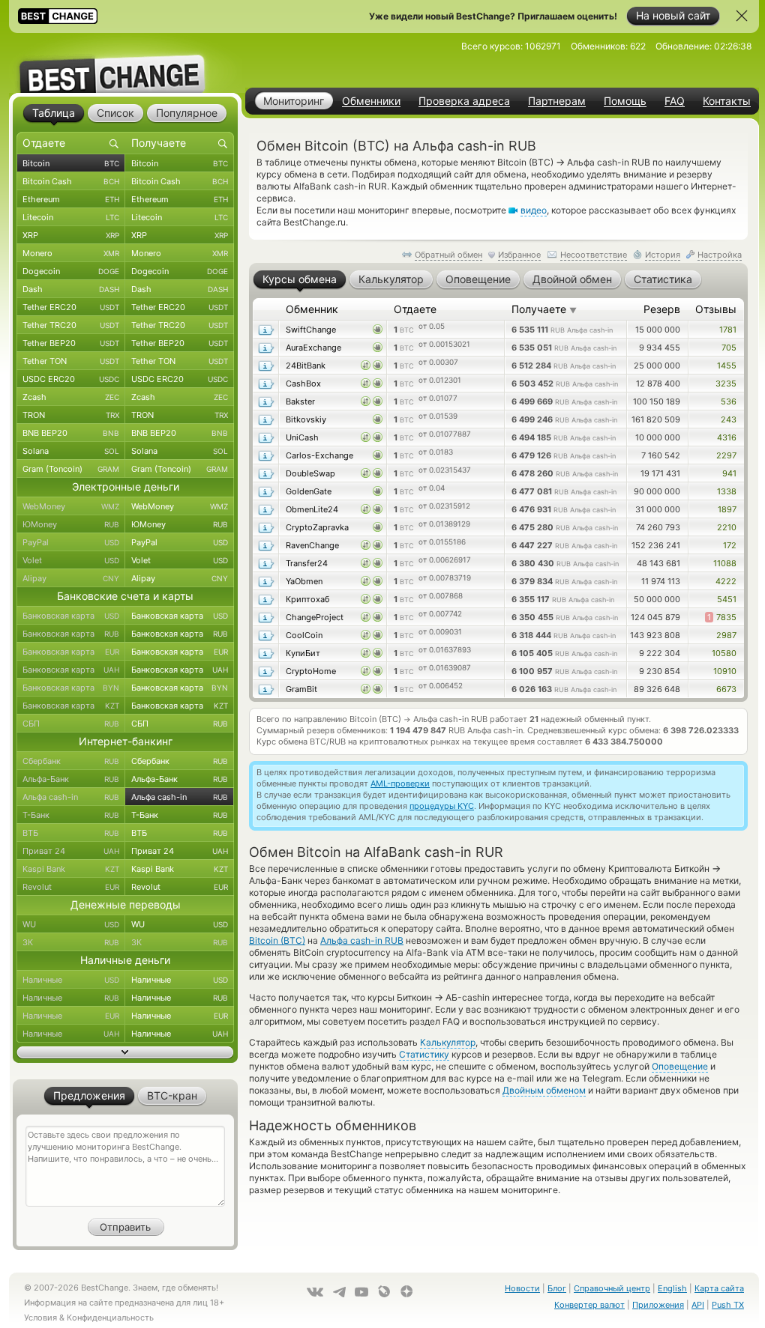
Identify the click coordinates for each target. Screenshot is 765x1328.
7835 (721, 617)
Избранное (519, 254)
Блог (557, 1288)
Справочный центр (612, 1288)
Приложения (658, 1305)
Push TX (728, 1305)
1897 (727, 509)
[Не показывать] (741, 15)
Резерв (662, 309)
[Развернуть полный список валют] (125, 1052)
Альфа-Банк (70, 779)
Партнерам (557, 101)
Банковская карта (70, 615)
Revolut (70, 887)
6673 (726, 689)
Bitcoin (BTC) (277, 940)
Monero (70, 253)
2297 (726, 455)
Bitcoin (70, 163)
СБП (70, 723)
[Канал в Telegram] (339, 1292)
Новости (522, 1288)
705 (729, 347)
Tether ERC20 (70, 307)
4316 (726, 437)
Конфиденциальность (110, 1317)
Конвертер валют (589, 1305)
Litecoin (70, 217)
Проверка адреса (464, 101)
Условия (40, 1317)
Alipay (70, 578)
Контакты (727, 101)
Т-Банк (70, 815)
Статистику (424, 1054)
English (672, 1288)
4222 (726, 581)
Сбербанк (70, 761)
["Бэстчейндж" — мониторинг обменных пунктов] (125, 63)
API (698, 1305)
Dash (70, 289)
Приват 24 (70, 851)
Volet (70, 560)
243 (728, 419)
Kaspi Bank (70, 869)
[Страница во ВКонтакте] (315, 1292)
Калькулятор (448, 1042)
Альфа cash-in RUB (362, 940)
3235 (726, 383)
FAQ (674, 101)
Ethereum (70, 199)
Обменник (312, 309)
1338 (726, 491)
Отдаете (415, 309)
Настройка (720, 254)
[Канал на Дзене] (406, 1291)
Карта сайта (719, 1288)
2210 (726, 527)
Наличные (70, 979)
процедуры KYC (442, 806)
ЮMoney (70, 524)
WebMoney (70, 506)
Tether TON (70, 361)
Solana (70, 451)
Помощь (625, 101)
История (662, 254)
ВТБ (70, 833)
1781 (727, 329)
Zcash (70, 397)
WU (70, 924)
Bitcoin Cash (70, 181)
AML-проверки (400, 783)
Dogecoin (70, 271)
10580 (724, 653)
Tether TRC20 (70, 325)
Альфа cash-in (70, 797)
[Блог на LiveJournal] (384, 1291)
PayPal (70, 542)
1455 (726, 365)
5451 (726, 599)
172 (729, 545)
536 (728, 401)
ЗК (70, 942)
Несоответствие (593, 254)
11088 (724, 563)
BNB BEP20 (70, 433)
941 (729, 473)
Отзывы (715, 309)
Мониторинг (293, 100)
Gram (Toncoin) (70, 469)
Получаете (544, 309)
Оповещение (680, 1066)
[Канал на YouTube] (361, 1292)
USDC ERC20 (70, 379)
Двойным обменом (544, 1090)
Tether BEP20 (70, 343)
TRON (70, 415)
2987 (726, 635)
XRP (70, 235)
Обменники (371, 101)
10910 (724, 671)
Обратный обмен (448, 254)
